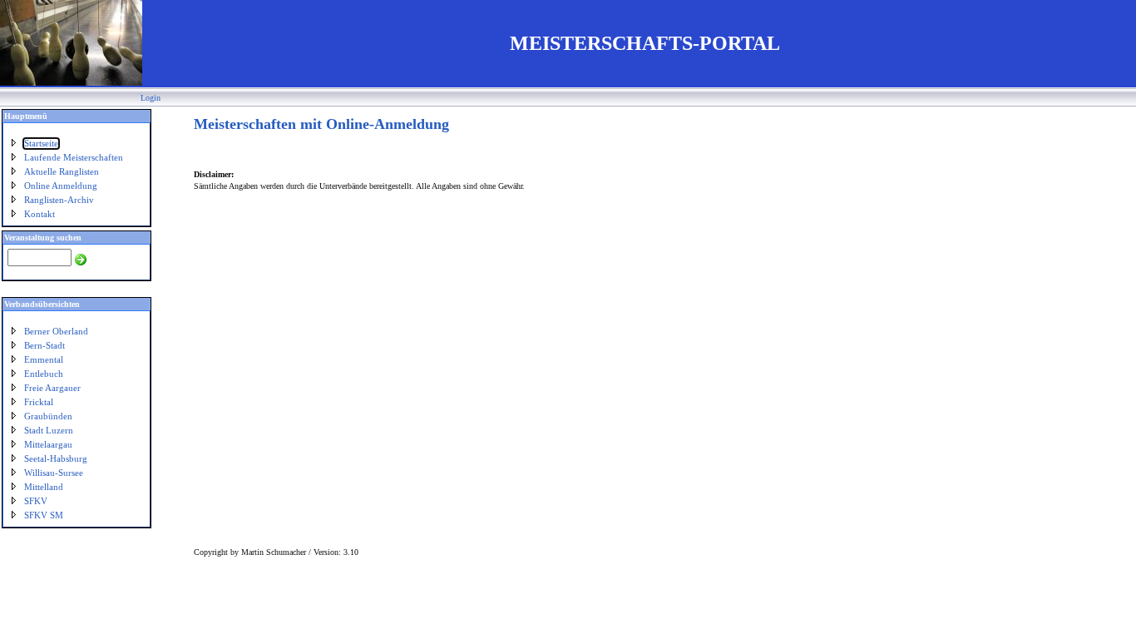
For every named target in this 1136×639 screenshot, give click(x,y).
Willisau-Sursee (53, 473)
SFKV (35, 501)
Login (151, 97)
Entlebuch (43, 374)
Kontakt (39, 214)
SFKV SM (43, 515)
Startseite (41, 143)
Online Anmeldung (60, 186)
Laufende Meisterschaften (73, 157)
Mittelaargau (48, 444)
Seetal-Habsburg (55, 458)
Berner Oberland (56, 331)
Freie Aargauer (52, 388)
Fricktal (38, 402)
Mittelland (43, 487)
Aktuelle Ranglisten (61, 171)
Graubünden (48, 416)
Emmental (43, 359)
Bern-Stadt (44, 345)
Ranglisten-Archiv (59, 200)
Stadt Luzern (48, 430)
